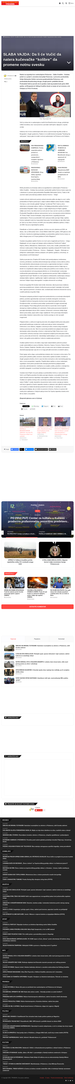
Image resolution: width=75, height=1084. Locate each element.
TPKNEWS (10, 75)
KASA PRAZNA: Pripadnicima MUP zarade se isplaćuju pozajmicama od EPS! (64, 172)
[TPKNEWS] (10, 3)
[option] (37, 519)
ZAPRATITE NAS (12, 756)
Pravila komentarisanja (57, 1077)
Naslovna (7, 37)
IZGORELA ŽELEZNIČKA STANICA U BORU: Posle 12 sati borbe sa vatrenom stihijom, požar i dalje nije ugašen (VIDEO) (37, 593)
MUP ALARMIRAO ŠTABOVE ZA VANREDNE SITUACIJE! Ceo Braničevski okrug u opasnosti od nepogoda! (64, 152)
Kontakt (42, 1077)
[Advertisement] (37, 21)
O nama (47, 1077)
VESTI (12, 37)
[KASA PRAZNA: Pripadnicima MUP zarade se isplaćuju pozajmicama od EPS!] (51, 169)
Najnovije (13, 639)
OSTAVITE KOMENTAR (37, 607)
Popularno (37, 639)
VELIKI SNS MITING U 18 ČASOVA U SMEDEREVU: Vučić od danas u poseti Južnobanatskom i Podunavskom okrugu (62, 430)
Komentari (61, 639)
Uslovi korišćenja (68, 1077)
